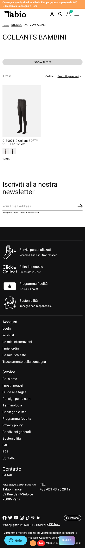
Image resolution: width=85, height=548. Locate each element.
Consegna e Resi (14, 412)
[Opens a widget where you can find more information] (15, 541)
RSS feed (54, 524)
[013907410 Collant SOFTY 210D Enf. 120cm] (21, 111)
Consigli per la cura (16, 398)
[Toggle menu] (77, 14)
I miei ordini (11, 348)
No (41, 543)
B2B (5, 451)
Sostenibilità (11, 438)
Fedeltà (66, 540)
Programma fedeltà (16, 418)
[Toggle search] (60, 14)
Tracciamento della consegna (24, 361)
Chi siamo (9, 378)
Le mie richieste (14, 355)
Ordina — (50, 76)
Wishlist (8, 335)
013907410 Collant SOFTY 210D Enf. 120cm (20, 142)
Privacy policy (12, 425)
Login (6, 328)
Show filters (42, 62)
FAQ (5, 445)
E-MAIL (7, 475)
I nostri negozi (12, 385)
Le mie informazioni (17, 341)
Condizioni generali (16, 431)
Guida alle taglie (14, 392)
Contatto (8, 458)
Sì (33, 543)
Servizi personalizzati (35, 249)
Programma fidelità (33, 283)
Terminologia (12, 405)
